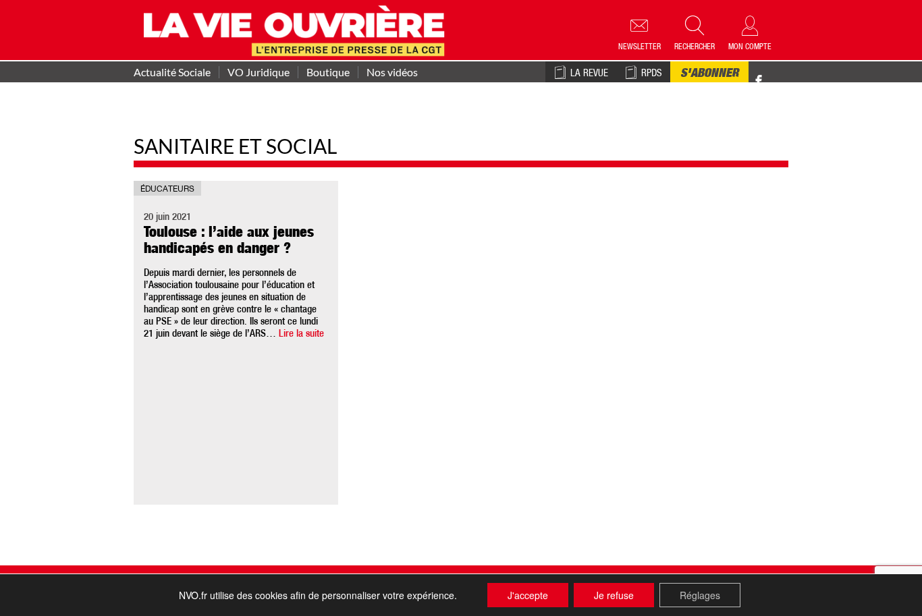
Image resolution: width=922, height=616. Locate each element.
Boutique (328, 72)
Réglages (700, 595)
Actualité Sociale (172, 72)
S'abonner (709, 74)
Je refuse (614, 595)
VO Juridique (258, 72)
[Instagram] (782, 81)
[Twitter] (773, 73)
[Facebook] (759, 81)
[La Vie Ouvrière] (297, 29)
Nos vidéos (392, 72)
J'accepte (528, 595)
